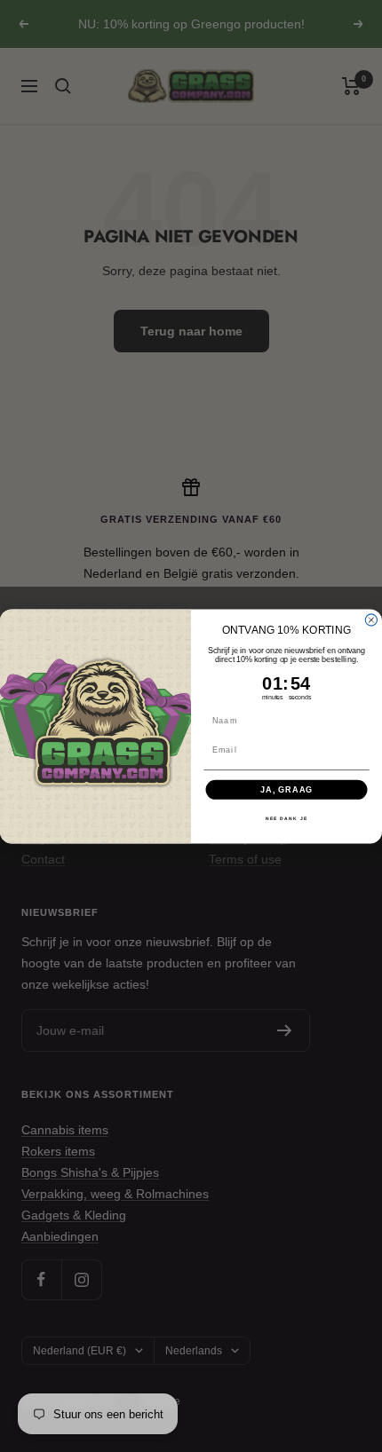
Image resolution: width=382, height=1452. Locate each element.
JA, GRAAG (286, 789)
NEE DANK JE (286, 818)
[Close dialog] (371, 620)
